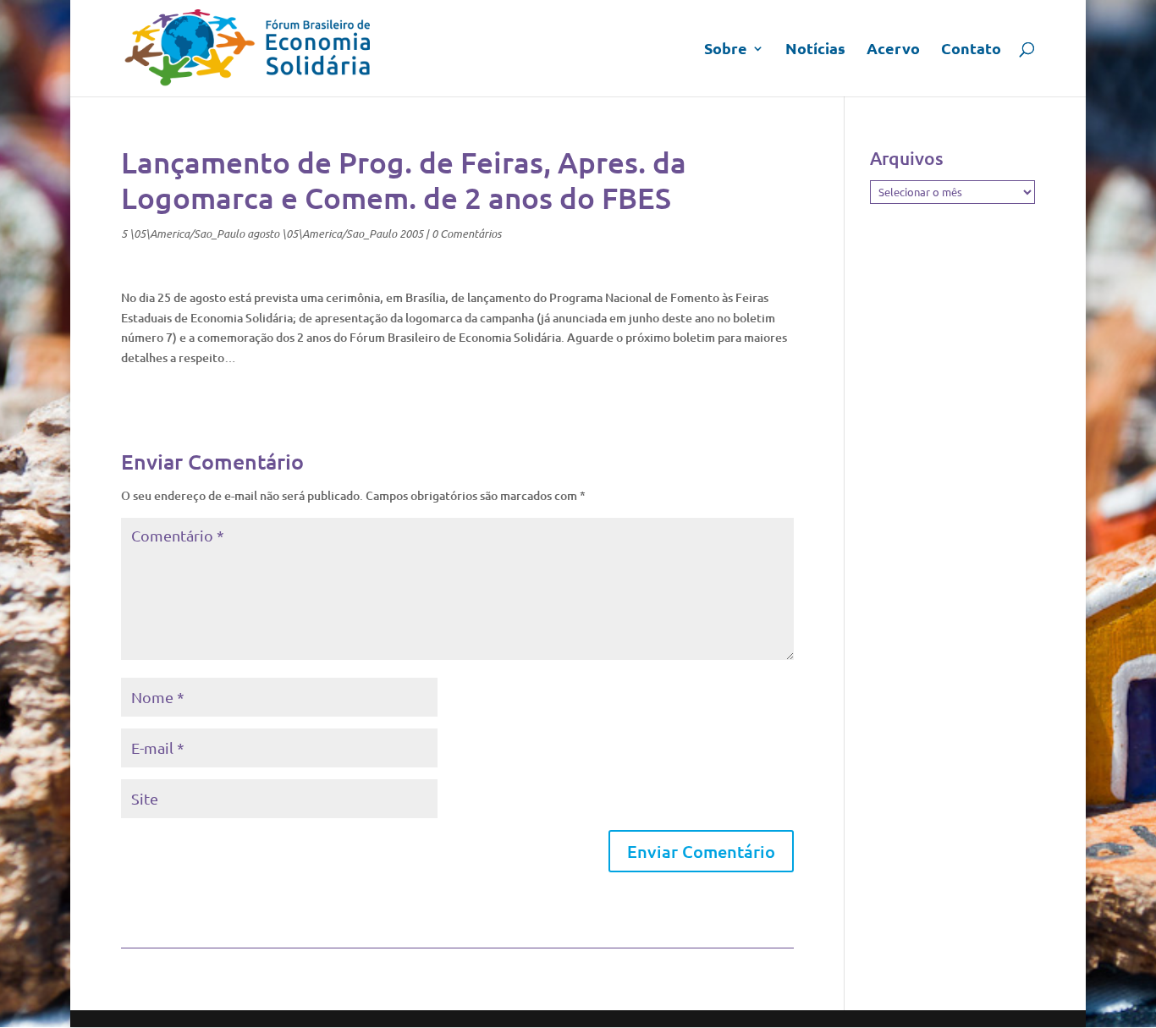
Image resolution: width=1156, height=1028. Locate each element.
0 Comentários (466, 233)
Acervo (893, 50)
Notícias (815, 50)
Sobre (725, 50)
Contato (971, 50)
